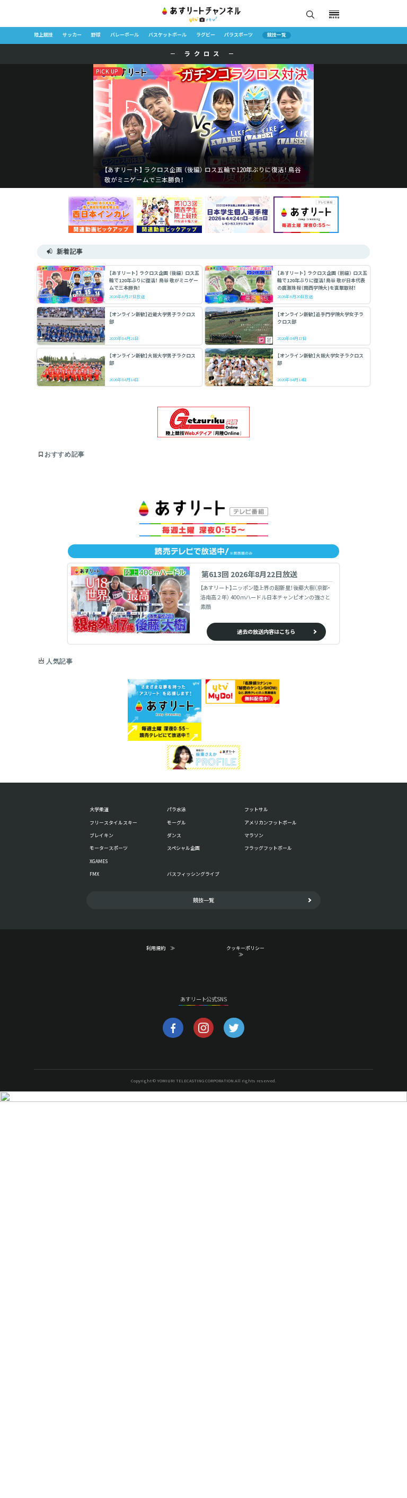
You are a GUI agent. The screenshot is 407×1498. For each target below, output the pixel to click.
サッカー (72, 35)
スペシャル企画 (183, 848)
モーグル (176, 822)
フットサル (256, 809)
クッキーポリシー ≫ (247, 951)
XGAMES (99, 861)
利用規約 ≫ (167, 948)
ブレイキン (101, 835)
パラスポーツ (238, 35)
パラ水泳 (176, 809)
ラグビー (205, 35)
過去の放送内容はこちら (266, 631)
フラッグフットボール (268, 848)
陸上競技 (43, 35)
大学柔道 (99, 809)
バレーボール (124, 35)
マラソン (253, 835)
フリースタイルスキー (113, 822)
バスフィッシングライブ (193, 874)
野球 (96, 35)
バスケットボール (167, 35)
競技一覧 (276, 35)
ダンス (174, 835)
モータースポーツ (109, 848)
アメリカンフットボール (270, 822)
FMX (94, 874)
